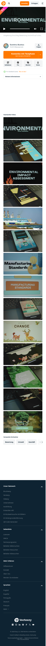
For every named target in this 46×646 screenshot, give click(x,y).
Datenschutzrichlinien (31, 637)
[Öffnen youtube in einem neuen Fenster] (32, 624)
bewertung (9, 441)
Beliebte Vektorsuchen (11, 545)
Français (6, 605)
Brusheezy (7, 490)
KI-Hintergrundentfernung (13, 517)
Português (7, 597)
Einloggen (34, 3)
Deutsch (6, 601)
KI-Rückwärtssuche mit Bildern (14, 513)
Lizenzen (6, 534)
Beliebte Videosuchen (11, 553)
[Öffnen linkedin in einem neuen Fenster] (19, 624)
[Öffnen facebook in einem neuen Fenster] (12, 624)
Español (6, 593)
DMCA (5, 537)
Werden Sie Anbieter (10, 577)
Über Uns (6, 573)
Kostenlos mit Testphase (23, 54)
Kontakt (6, 569)
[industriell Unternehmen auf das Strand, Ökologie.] (22, 217)
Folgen (38, 47)
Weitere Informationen (12, 76)
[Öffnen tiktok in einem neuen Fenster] (26, 624)
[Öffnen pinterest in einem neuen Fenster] (22, 624)
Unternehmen (8, 502)
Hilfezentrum (8, 565)
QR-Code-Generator (10, 521)
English (6, 589)
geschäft (32, 441)
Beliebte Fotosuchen (10, 549)
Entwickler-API (8, 510)
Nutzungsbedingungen (14, 637)
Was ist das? (22, 71)
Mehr (5, 608)
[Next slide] (37, 441)
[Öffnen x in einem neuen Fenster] (29, 624)
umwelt (21, 441)
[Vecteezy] (3, 3)
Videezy (6, 498)
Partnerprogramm (9, 541)
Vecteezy (6, 494)
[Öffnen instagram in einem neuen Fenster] (15, 624)
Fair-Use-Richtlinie (22, 638)
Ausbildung (7, 506)
